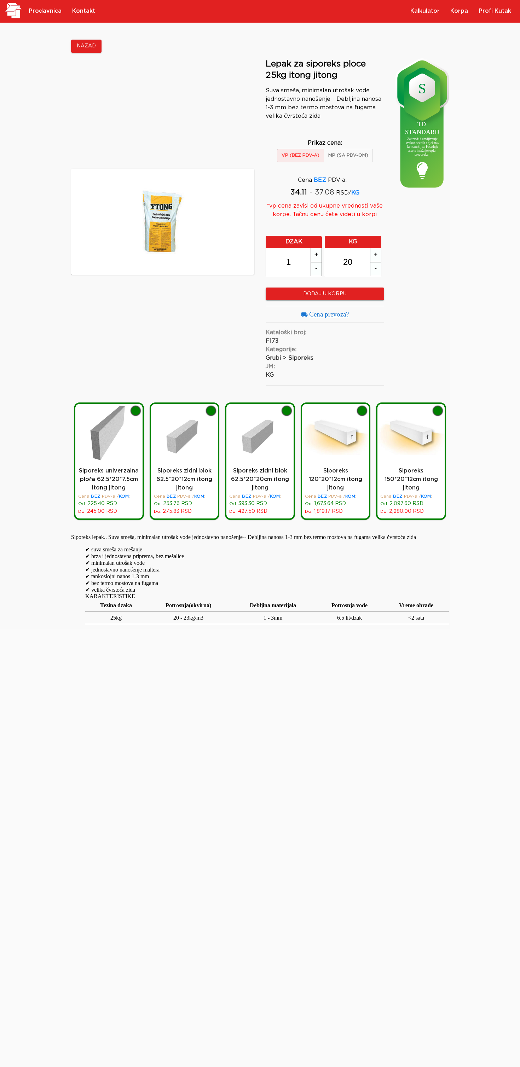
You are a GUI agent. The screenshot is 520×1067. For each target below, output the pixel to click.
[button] (316, 255)
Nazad (86, 46)
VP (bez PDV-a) (300, 155)
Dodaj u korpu (325, 294)
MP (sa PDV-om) (348, 155)
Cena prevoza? (329, 314)
